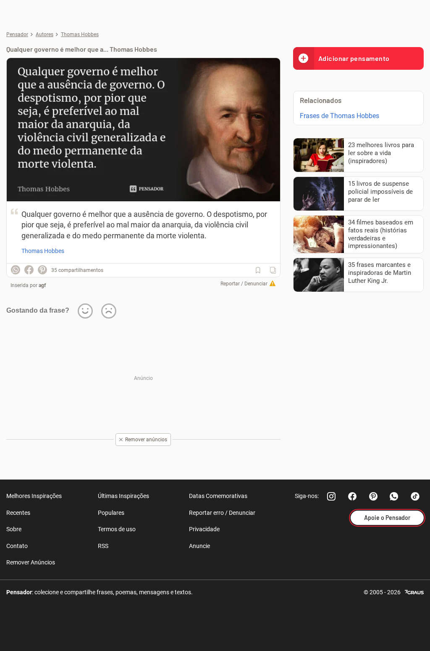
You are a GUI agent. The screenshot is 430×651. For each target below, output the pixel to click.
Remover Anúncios (30, 562)
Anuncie (199, 546)
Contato (17, 546)
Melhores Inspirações (34, 496)
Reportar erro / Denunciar (222, 512)
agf (42, 285)
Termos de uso (117, 529)
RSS (103, 546)
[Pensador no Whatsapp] (394, 496)
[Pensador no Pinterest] (373, 496)
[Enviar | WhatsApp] (15, 269)
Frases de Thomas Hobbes (339, 116)
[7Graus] (414, 591)
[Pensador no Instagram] (331, 496)
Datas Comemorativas (218, 496)
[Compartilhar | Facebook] (29, 269)
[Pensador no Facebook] (352, 496)
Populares (111, 512)
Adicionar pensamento (354, 58)
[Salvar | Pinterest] (42, 269)
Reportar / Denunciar (243, 284)
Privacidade (204, 529)
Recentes (18, 512)
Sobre (13, 529)
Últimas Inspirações (123, 496)
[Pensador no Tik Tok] (415, 496)
